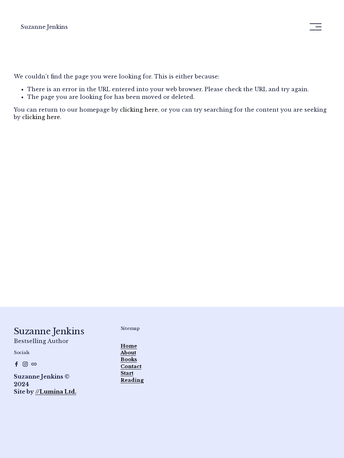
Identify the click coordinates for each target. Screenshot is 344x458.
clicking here (139, 109)
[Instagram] (25, 364)
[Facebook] (16, 364)
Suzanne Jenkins (44, 26)
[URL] (34, 364)
